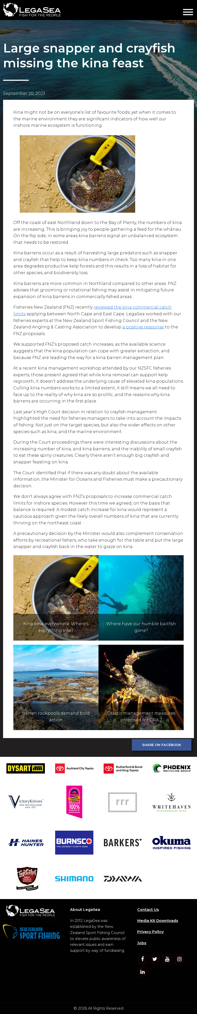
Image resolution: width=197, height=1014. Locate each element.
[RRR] (123, 803)
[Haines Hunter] (25, 843)
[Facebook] (142, 959)
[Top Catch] (25, 880)
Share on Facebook (161, 745)
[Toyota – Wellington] (123, 769)
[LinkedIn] (142, 972)
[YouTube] (167, 959)
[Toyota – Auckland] (74, 769)
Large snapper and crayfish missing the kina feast (89, 55)
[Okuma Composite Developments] (171, 843)
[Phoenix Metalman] (171, 769)
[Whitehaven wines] (171, 803)
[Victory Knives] (25, 803)
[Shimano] (74, 879)
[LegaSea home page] (89, 10)
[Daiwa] (123, 879)
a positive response (143, 327)
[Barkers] (123, 843)
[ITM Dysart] (25, 769)
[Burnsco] (74, 843)
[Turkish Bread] (74, 803)
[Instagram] (179, 959)
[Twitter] (155, 959)
